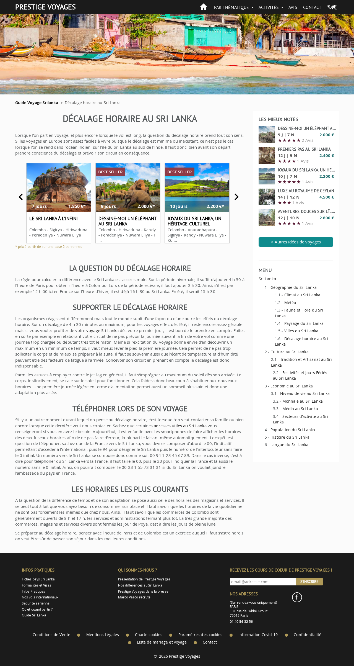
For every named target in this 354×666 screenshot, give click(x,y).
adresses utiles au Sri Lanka (180, 425)
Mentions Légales (102, 634)
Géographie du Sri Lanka (293, 287)
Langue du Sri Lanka (289, 444)
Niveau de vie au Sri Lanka (305, 393)
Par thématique (231, 7)
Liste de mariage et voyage (162, 642)
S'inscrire (309, 581)
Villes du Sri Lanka (301, 330)
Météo (290, 302)
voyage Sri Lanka (102, 330)
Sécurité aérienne (36, 603)
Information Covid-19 (258, 634)
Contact (312, 7)
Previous (20, 196)
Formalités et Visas (36, 585)
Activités (269, 7)
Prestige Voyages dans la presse (143, 591)
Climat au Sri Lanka (302, 294)
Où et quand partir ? (37, 609)
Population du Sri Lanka (292, 429)
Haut (334, 648)
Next (236, 196)
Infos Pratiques (33, 591)
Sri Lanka (267, 278)
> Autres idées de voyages (296, 242)
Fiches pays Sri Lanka (38, 579)
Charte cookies (148, 634)
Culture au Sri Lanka (289, 351)
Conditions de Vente (51, 634)
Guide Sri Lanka (34, 615)
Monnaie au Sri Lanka (302, 401)
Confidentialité (307, 634)
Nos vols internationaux (40, 597)
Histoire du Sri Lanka (289, 437)
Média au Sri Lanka (300, 408)
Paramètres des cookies (200, 634)
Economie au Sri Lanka (291, 386)
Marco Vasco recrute (134, 597)
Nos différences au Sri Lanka (140, 585)
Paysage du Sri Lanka (304, 323)
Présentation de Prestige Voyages (144, 579)
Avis (292, 7)
